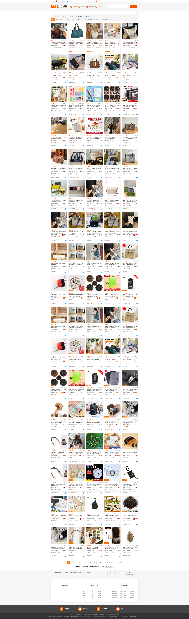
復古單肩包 (61, 47)
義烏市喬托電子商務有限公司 (109, 108)
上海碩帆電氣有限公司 (91, 487)
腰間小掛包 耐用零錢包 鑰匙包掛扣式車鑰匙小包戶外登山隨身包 (130, 548)
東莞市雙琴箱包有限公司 (73, 550)
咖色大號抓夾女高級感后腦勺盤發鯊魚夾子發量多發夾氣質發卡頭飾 (112, 106)
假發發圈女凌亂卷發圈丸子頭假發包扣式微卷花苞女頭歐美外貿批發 (76, 453)
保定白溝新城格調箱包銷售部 (127, 266)
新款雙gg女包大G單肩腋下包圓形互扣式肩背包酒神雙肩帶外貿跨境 (130, 138)
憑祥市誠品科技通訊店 (132, 593)
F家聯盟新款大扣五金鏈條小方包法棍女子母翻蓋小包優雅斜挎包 (58, 75)
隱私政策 (102, 614)
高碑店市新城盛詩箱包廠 (73, 203)
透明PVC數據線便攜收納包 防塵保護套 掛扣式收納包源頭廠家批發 (112, 485)
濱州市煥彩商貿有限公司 (55, 140)
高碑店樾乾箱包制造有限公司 (55, 234)
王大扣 (99, 593)
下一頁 (104, 562)
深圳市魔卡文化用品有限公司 (73, 518)
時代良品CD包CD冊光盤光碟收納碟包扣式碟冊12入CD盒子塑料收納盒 (112, 453)
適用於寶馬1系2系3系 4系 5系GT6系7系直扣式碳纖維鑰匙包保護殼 (130, 295)
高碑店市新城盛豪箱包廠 (109, 266)
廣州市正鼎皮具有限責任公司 (109, 203)
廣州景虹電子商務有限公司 (73, 77)
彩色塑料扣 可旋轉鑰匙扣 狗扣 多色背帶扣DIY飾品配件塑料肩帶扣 (76, 106)
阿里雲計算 (103, 616)
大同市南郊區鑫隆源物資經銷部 (134, 591)
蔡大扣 (92, 591)
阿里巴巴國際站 (58, 616)
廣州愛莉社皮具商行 (73, 266)
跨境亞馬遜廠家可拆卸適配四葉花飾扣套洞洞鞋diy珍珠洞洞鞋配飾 (76, 295)
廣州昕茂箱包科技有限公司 (91, 518)
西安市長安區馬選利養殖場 (125, 591)
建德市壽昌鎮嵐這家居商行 (55, 298)
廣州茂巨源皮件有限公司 (55, 108)
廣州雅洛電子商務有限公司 (109, 45)
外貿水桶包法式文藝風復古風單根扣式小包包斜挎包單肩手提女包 (112, 138)
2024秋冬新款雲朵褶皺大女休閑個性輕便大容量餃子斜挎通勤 (94, 43)
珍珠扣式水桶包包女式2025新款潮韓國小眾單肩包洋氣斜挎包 (76, 201)
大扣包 (114, 572)
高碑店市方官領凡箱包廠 (127, 234)
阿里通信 (112, 616)
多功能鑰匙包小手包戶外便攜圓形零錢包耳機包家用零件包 (130, 485)
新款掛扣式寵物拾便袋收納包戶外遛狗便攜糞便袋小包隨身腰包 (112, 75)
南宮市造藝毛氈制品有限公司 (73, 140)
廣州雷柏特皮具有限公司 (109, 424)
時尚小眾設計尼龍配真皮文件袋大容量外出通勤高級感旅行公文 (76, 43)
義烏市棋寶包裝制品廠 (109, 487)
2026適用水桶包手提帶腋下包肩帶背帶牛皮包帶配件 (58, 485)
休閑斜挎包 (93, 47)
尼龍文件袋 (81, 47)
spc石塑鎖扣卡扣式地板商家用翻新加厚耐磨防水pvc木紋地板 (58, 138)
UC (118, 616)
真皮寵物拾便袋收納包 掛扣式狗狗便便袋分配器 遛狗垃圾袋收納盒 (58, 106)
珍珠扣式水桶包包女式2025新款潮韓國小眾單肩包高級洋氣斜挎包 (94, 169)
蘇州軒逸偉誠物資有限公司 (109, 392)
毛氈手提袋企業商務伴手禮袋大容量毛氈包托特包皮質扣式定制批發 (76, 138)
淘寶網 (76, 616)
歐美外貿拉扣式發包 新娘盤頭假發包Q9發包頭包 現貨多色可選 (58, 422)
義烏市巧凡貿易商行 (55, 550)
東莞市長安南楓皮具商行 (55, 266)
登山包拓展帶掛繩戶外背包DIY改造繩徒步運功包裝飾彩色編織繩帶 (94, 453)
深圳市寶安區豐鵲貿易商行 (73, 234)
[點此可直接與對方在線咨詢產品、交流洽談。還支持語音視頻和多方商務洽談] (65, 82)
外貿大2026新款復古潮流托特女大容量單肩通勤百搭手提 (58, 43)
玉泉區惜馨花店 (115, 591)
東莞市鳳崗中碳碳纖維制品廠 (127, 298)
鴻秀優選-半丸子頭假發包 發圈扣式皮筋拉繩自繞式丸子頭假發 (94, 295)
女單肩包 (57, 47)
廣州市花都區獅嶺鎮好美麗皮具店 (91, 45)
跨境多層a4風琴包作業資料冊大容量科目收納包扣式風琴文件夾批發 (130, 75)
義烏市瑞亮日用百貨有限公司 (127, 424)
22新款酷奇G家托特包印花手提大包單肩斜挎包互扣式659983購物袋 (76, 232)
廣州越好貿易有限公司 (127, 392)
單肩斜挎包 (132, 47)
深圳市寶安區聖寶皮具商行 (127, 171)
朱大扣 (92, 595)
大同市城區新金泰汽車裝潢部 (125, 595)
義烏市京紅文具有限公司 (127, 77)
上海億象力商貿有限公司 (55, 518)
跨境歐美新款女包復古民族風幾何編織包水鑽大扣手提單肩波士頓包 (58, 169)
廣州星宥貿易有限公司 (55, 455)
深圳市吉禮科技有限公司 (127, 455)
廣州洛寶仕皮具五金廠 (109, 550)
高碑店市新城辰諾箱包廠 (91, 171)
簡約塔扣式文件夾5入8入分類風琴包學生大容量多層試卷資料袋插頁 (76, 516)
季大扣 (84, 593)
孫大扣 (92, 593)
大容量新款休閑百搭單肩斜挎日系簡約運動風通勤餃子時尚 (130, 43)
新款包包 (124, 47)
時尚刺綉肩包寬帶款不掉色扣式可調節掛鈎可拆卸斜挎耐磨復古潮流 (76, 548)
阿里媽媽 (96, 616)
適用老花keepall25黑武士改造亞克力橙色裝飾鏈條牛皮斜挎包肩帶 (112, 548)
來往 (124, 616)
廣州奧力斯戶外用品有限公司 (127, 487)
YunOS (108, 616)
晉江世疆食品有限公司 (116, 595)
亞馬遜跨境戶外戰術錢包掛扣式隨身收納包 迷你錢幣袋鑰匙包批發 (94, 516)
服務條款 (98, 614)
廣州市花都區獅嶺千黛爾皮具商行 (109, 171)
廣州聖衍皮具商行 (90, 234)
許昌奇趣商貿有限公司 (127, 518)
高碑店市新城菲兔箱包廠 (91, 203)
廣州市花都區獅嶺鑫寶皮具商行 (91, 77)
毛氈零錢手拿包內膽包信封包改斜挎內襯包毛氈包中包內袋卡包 (58, 295)
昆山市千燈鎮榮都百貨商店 (133, 595)
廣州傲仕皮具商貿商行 (55, 203)
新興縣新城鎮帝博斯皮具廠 (91, 550)
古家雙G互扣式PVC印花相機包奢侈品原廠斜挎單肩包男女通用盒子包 (130, 201)
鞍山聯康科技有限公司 (127, 203)
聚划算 (82, 616)
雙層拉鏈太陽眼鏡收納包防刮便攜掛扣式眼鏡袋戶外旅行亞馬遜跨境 (130, 453)
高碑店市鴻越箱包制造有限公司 (127, 45)
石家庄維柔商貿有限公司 (91, 455)
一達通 (134, 616)
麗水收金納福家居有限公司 (73, 487)
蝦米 (99, 616)
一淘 (85, 616)
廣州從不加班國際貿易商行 (91, 424)
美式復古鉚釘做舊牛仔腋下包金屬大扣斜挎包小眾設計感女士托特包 (76, 169)
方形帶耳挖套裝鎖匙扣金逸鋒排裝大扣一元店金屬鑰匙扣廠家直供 (94, 138)
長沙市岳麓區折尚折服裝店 (125, 597)
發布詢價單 (128, 572)
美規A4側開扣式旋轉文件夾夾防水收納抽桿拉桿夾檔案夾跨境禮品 (94, 106)
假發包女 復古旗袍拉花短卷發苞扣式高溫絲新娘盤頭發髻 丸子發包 (130, 516)
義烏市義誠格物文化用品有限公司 (91, 108)
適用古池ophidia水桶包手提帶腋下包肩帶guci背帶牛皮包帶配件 (58, 453)
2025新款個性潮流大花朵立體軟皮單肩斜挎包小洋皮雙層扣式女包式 (112, 169)
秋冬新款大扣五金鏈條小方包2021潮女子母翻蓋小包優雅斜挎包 (58, 201)
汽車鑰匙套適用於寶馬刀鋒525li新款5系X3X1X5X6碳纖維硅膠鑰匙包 (130, 390)
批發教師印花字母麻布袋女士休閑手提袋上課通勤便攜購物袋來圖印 (130, 264)
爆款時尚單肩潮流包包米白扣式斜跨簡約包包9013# (58, 264)
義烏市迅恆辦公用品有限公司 (109, 455)
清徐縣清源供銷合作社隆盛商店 (118, 597)
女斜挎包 (89, 47)
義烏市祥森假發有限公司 (55, 424)
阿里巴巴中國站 (66, 616)
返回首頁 (103, 566)
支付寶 (121, 616)
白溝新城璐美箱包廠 (109, 140)
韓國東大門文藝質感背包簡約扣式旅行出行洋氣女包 (94, 264)
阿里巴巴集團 (52, 616)
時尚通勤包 (76, 47)
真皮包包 (114, 47)
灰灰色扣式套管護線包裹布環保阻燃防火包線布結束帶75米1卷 (94, 485)
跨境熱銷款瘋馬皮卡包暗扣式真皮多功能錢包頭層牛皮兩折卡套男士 (112, 422)
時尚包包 (128, 47)
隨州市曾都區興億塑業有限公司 (134, 597)
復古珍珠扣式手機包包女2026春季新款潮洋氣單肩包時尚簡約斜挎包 (130, 232)
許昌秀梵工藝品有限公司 (91, 298)
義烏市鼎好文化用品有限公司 (109, 518)
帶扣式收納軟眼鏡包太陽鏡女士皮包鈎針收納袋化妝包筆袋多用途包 (76, 422)
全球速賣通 (72, 616)
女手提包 (53, 47)
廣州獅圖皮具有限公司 (55, 45)
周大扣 (92, 597)
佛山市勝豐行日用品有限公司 (91, 140)
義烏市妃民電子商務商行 (55, 77)
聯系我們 (113, 614)
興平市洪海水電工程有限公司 (118, 593)
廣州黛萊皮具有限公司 (55, 171)
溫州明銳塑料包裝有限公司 (109, 298)
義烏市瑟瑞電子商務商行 (73, 424)
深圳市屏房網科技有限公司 (109, 234)
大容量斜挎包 (98, 47)
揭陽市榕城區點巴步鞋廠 (73, 298)
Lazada (138, 616)
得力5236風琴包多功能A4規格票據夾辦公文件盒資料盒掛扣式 (112, 390)
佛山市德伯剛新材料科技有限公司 (127, 108)
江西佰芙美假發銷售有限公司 (73, 455)
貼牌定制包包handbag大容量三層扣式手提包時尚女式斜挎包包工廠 (112, 201)
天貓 (79, 616)
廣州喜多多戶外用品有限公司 (127, 550)
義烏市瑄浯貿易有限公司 (127, 140)
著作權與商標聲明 (87, 614)
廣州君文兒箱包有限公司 (73, 45)
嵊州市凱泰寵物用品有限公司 (109, 77)
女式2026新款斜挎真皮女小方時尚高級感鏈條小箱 (112, 43)
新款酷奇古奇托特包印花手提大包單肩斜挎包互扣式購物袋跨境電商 (130, 169)
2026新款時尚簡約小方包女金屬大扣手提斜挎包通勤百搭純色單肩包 (94, 75)
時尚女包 (107, 47)
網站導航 (117, 614)
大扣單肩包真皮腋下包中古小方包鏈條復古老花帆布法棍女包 (76, 75)
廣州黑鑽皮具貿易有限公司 (91, 266)
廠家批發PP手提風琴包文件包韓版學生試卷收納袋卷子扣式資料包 (112, 295)
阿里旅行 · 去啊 (90, 616)
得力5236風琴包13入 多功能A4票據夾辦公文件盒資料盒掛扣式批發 (58, 516)
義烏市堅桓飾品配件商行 (73, 108)
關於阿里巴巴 (107, 614)
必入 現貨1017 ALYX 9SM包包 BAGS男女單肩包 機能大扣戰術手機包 (94, 422)
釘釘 (127, 616)
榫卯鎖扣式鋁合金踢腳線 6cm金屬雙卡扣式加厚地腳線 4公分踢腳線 (130, 106)
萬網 (116, 616)
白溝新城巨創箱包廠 (73, 171)
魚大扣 (84, 591)
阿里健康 (130, 616)
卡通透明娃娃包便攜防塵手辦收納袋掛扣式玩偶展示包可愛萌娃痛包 (76, 485)
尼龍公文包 (71, 47)
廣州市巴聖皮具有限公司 (55, 487)
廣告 (65, 43)
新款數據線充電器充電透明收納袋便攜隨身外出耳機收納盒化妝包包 (130, 422)
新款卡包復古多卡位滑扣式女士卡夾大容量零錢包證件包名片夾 (94, 548)
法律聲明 (93, 614)
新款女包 (110, 47)
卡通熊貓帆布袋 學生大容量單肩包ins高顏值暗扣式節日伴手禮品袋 (112, 516)
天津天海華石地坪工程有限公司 (126, 593)
